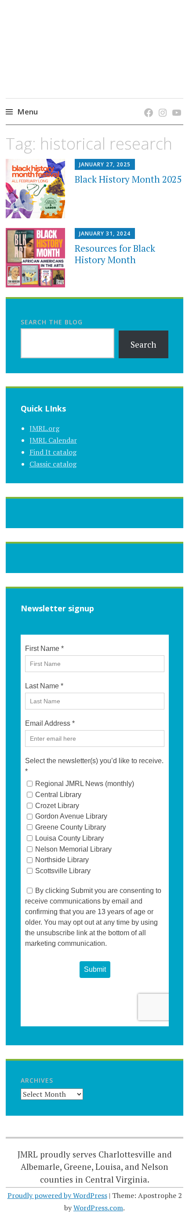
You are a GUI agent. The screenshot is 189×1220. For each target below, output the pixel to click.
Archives (37, 1080)
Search (143, 344)
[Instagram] (161, 104)
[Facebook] (147, 104)
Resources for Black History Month (115, 253)
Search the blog (52, 322)
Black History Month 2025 (128, 179)
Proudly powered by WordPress (57, 1195)
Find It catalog (52, 452)
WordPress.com (98, 1208)
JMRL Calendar (53, 440)
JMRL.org (44, 428)
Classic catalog (52, 464)
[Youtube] (175, 104)
